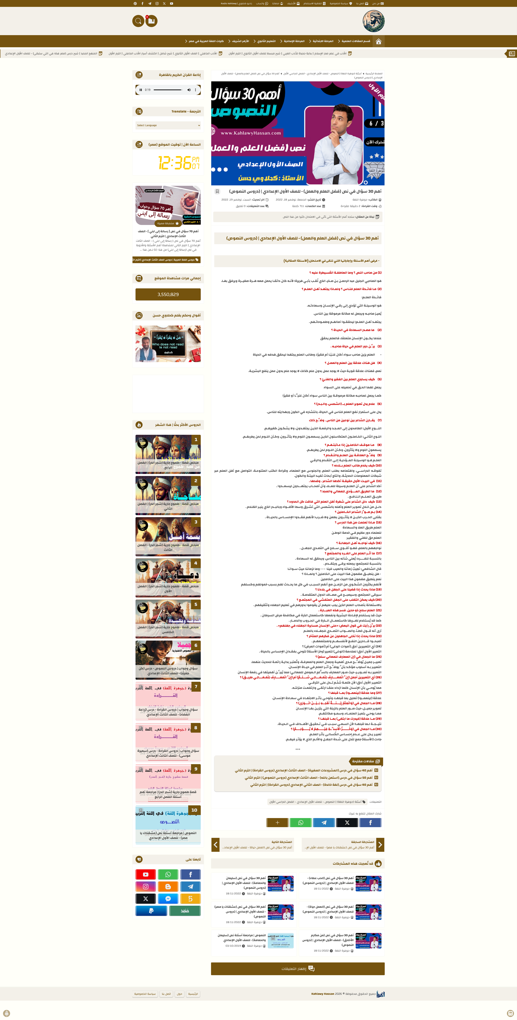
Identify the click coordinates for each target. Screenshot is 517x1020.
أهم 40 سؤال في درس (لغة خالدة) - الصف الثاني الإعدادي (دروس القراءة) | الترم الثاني (311, 785)
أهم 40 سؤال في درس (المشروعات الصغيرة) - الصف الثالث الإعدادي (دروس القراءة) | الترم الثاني (304, 770)
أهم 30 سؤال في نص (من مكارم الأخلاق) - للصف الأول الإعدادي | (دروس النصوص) (328, 940)
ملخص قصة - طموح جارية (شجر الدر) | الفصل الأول (168, 589)
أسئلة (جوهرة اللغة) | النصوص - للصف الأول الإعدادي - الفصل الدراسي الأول (322, 73)
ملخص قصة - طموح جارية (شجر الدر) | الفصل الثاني (168, 506)
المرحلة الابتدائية (323, 41)
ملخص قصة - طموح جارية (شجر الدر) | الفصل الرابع (168, 465)
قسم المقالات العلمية (356, 41)
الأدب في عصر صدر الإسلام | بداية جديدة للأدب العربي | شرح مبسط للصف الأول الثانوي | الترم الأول (330, 53)
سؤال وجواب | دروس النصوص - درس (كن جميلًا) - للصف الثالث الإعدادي (168, 671)
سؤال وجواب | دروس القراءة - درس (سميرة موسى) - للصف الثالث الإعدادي (168, 753)
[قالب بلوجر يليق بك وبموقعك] (381, 994)
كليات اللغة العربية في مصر (206, 41)
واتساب (260, 3)
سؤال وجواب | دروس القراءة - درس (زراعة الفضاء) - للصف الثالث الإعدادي (168, 712)
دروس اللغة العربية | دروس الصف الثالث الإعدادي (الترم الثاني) (161, 259)
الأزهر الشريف (240, 41)
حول (179, 994)
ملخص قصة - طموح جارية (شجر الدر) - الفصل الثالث (168, 548)
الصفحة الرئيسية (374, 73)
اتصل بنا (360, 3)
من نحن (376, 3)
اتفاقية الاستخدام (313, 3)
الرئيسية (193, 994)
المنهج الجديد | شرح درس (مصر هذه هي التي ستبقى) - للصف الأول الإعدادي (94, 53)
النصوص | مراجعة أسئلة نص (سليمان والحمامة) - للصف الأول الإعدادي (242, 938)
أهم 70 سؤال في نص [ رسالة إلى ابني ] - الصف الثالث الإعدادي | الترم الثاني (168, 234)
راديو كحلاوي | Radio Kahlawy (236, 3)
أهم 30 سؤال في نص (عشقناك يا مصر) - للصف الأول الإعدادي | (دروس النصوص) (240, 911)
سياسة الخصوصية (339, 3)
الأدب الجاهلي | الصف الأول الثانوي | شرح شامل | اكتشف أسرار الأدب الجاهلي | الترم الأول (205, 53)
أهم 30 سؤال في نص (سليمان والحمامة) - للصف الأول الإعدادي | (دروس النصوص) (244, 883)
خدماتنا (275, 3)
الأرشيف (291, 3)
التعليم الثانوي (266, 41)
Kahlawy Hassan (322, 994)
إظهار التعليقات (294, 968)
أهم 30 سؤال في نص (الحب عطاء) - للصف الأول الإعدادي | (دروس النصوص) (328, 880)
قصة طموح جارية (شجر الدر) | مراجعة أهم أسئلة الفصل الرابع (168, 795)
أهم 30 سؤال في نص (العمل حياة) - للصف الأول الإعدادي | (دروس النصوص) (328, 909)
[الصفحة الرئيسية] (379, 41)
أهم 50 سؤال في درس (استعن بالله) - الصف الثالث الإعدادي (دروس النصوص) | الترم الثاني (309, 777)
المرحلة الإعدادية (294, 41)
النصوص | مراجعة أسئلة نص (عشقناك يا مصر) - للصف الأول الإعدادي (168, 836)
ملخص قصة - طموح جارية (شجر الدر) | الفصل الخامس (168, 630)
